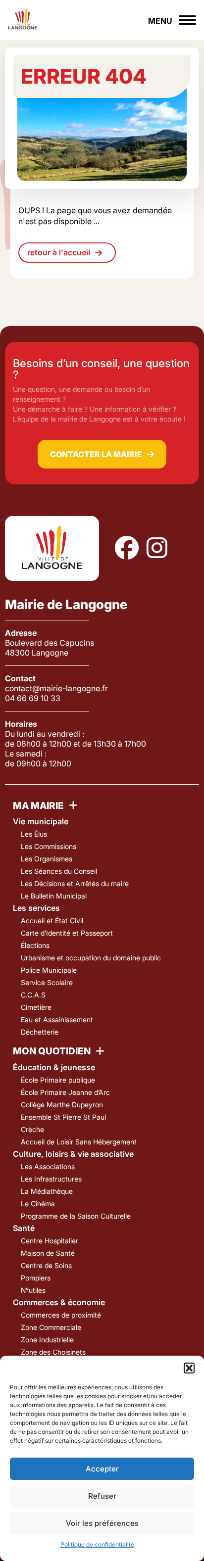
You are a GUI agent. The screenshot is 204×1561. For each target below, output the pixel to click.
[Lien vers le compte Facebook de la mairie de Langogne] (127, 548)
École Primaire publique (58, 1080)
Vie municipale (40, 821)
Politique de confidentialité (97, 1544)
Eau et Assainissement (57, 1019)
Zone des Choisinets (53, 1352)
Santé (24, 1228)
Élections (35, 945)
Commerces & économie (59, 1302)
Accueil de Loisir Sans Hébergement (79, 1141)
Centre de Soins (46, 1265)
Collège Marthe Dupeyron (62, 1104)
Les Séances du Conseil (59, 871)
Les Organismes (46, 858)
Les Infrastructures (51, 1179)
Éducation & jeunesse (54, 1067)
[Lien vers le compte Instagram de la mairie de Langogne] (157, 548)
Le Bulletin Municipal (54, 896)
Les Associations (48, 1166)
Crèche (32, 1129)
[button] (189, 1368)
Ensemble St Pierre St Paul (63, 1117)
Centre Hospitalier (49, 1240)
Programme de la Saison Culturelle (76, 1216)
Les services (36, 908)
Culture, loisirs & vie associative (73, 1154)
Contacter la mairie (96, 454)
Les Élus (34, 834)
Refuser (102, 1496)
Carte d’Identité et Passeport (67, 933)
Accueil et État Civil (52, 920)
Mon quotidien (52, 1051)
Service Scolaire (47, 982)
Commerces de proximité (61, 1315)
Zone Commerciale (51, 1327)
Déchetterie (39, 1032)
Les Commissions (48, 846)
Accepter (102, 1468)
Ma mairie (38, 806)
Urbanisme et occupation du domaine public (91, 957)
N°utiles (33, 1290)
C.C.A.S (33, 995)
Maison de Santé (48, 1253)
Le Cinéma (38, 1203)
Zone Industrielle (47, 1339)
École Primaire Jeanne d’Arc (65, 1092)
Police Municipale (49, 970)
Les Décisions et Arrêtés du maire (75, 883)
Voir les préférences (102, 1523)
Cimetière (36, 1007)
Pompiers (36, 1278)
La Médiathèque (47, 1191)
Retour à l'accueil (58, 252)
